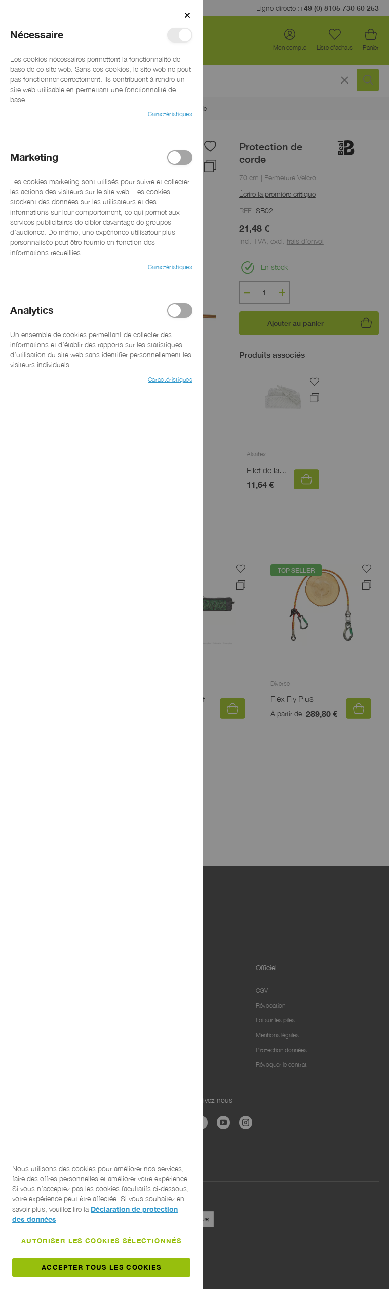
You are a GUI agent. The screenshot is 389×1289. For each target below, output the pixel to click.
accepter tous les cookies (101, 1267)
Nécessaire (179, 35)
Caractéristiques (170, 114)
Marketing (179, 157)
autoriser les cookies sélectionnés (101, 1241)
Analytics (179, 310)
